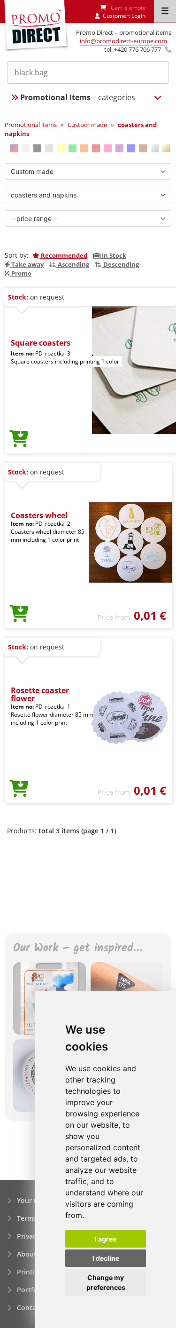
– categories (77, 97)
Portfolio (31, 1289)
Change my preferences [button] (105, 1282)
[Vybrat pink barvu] (107, 148)
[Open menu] (165, 11)
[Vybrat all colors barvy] (13, 148)
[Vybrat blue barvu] (131, 148)
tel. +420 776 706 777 (132, 49)
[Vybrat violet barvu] (119, 148)
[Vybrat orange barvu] (84, 148)
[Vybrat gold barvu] (166, 148)
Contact (29, 1307)
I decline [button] (105, 1258)
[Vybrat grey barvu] (49, 148)
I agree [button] (105, 1239)
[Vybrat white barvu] (25, 148)
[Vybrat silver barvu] (154, 148)
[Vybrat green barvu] (72, 148)
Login (138, 16)
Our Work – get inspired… (77, 949)
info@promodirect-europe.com (123, 41)
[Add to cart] (19, 439)
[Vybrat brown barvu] (143, 148)
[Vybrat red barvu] (96, 148)
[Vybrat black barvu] (37, 148)
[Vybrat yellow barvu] (60, 148)
